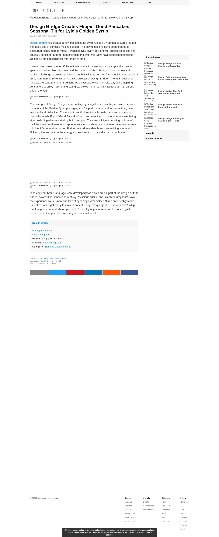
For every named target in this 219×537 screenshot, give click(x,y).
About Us (128, 502)
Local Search (148, 510)
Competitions (83, 2)
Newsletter (127, 2)
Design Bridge (38, 42)
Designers (166, 506)
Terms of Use (130, 521)
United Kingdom (40, 234)
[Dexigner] (48, 10)
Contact (128, 510)
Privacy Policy (130, 517)
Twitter (183, 514)
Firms (164, 502)
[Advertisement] (84, 163)
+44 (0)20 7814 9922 (53, 238)
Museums (166, 510)
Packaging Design (47, 258)
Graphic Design (61, 258)
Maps (148, 2)
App (182, 510)
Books (164, 514)
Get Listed (166, 521)
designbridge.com (52, 242)
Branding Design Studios (58, 246)
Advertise (128, 506)
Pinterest (184, 521)
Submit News (130, 514)
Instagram (184, 517)
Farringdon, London (42, 230)
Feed (182, 506)
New (164, 517)
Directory (59, 2)
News (39, 2)
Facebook (184, 529)
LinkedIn (183, 525)
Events (106, 2)
